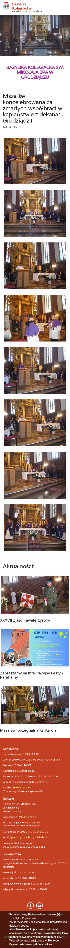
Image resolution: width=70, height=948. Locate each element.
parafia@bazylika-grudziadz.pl (29, 837)
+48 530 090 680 (31, 822)
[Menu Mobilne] (63, 6)
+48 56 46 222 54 (27, 817)
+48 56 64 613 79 (38, 831)
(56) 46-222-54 (22, 787)
